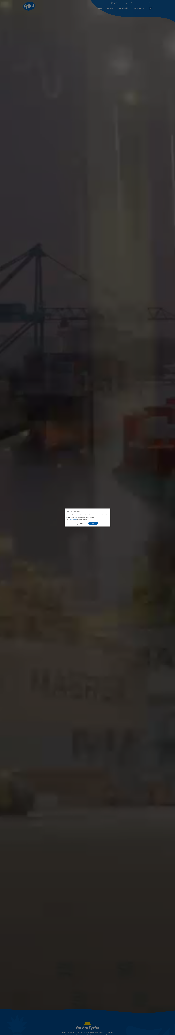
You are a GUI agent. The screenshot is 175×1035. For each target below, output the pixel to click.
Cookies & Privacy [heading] (72, 512)
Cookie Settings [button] (73, 519)
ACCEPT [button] (93, 523)
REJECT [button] (81, 523)
